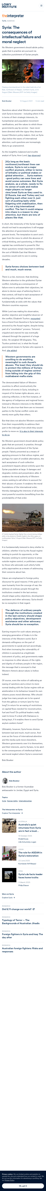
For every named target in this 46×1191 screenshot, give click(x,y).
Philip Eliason (23, 885)
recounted (35, 318)
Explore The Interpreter (11, 813)
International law (25, 801)
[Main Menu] (41, 5)
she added (12, 350)
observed (36, 155)
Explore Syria (7, 897)
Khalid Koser (23, 839)
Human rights (12, 801)
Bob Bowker (7, 101)
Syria (4, 21)
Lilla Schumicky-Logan (27, 842)
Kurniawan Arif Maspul (27, 864)
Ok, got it (23, 1186)
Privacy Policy (9, 1180)
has (29, 155)
